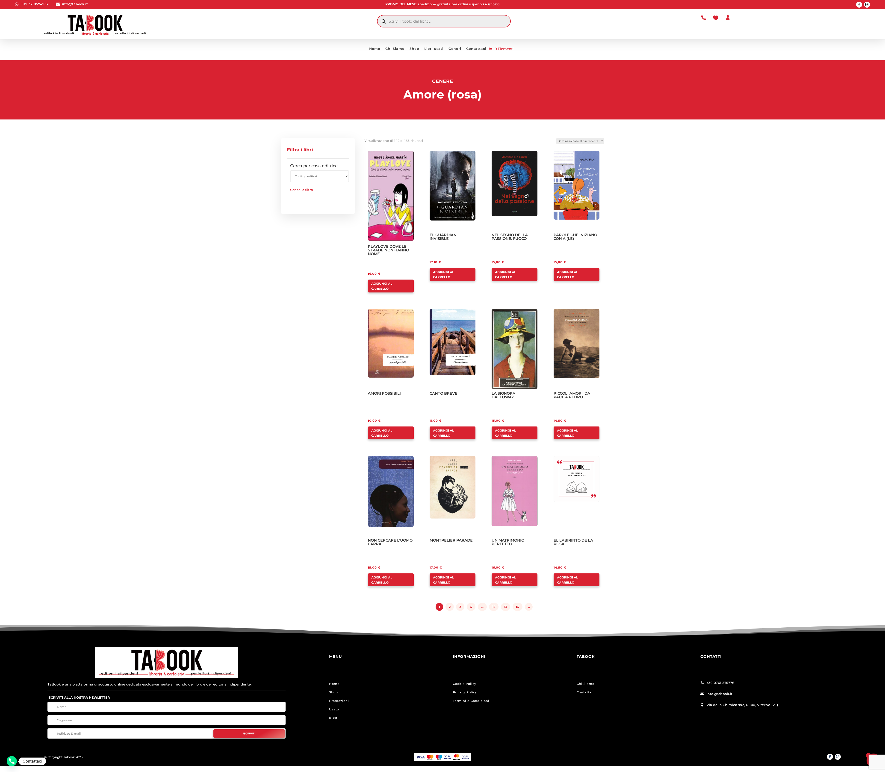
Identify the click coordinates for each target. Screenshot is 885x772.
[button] (381, 154)
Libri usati (433, 49)
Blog (333, 717)
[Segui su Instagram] (867, 5)
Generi (454, 49)
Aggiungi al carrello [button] (381, 286)
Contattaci (476, 49)
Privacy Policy (465, 692)
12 (493, 607)
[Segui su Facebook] (859, 5)
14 (517, 607)
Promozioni (339, 701)
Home (374, 49)
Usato (334, 709)
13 (505, 607)
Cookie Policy (464, 684)
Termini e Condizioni (471, 701)
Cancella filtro (301, 190)
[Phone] (12, 761)
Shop (414, 49)
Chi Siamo (394, 49)
